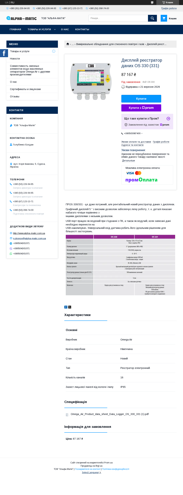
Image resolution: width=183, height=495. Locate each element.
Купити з (135, 107)
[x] (69, 307)
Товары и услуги (39, 29)
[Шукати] (152, 18)
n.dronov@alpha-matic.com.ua (29, 238)
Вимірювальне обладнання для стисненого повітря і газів (110, 44)
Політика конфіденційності (115, 469)
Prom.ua (108, 462)
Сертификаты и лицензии (25, 89)
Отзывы (14, 96)
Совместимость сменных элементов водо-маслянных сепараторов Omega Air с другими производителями (30, 70)
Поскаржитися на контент (87, 469)
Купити (141, 98)
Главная (15, 29)
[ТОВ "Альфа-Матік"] (21, 19)
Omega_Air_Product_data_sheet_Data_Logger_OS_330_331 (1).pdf (110, 414)
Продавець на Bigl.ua (91, 466)
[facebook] (65, 307)
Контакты (82, 29)
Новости (15, 58)
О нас (65, 29)
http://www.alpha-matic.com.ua (29, 233)
